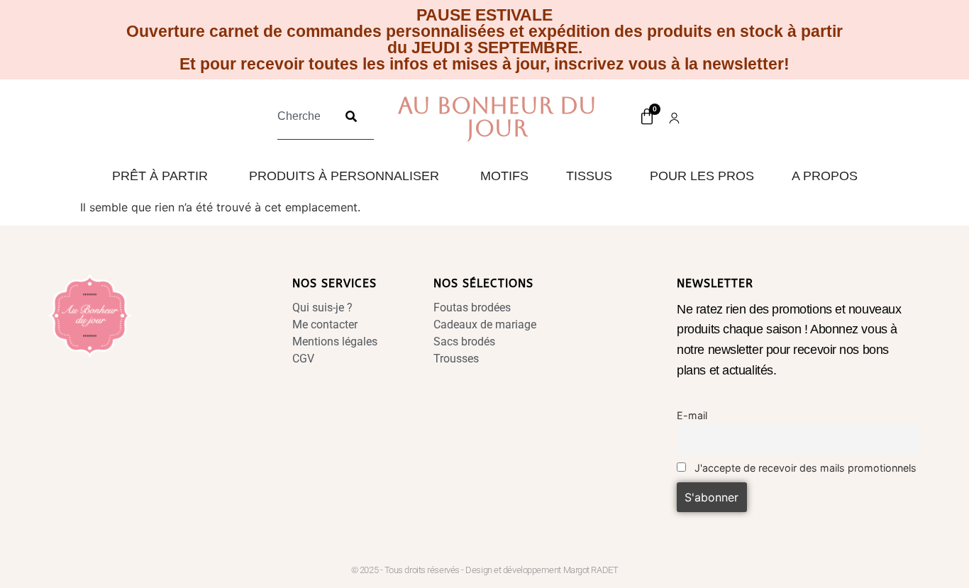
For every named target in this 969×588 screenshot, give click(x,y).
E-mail (692, 415)
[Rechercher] (351, 116)
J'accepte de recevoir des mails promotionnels (804, 468)
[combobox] (302, 116)
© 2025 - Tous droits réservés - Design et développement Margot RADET (484, 570)
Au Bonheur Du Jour (497, 116)
